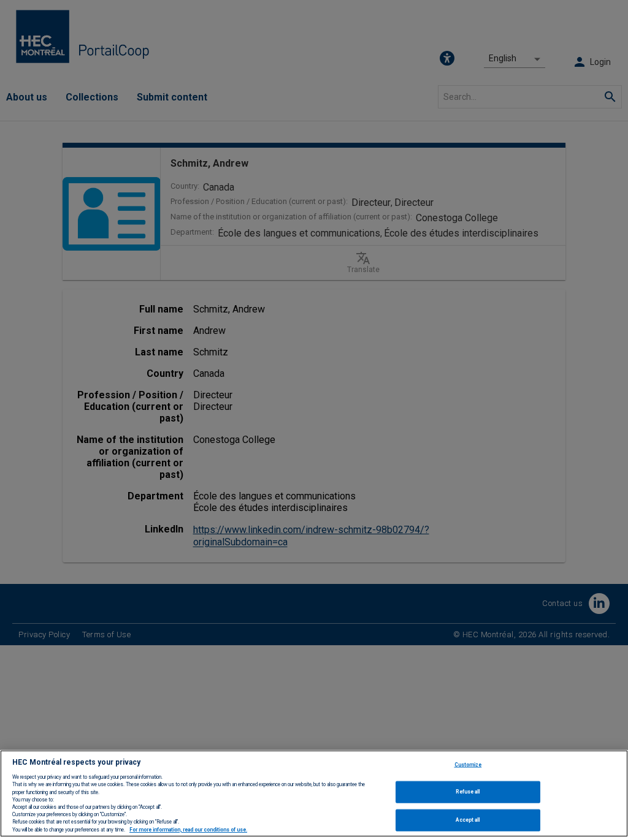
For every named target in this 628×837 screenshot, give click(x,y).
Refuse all (468, 792)
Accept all (468, 820)
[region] (314, 793)
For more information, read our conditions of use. (188, 830)
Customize (468, 764)
